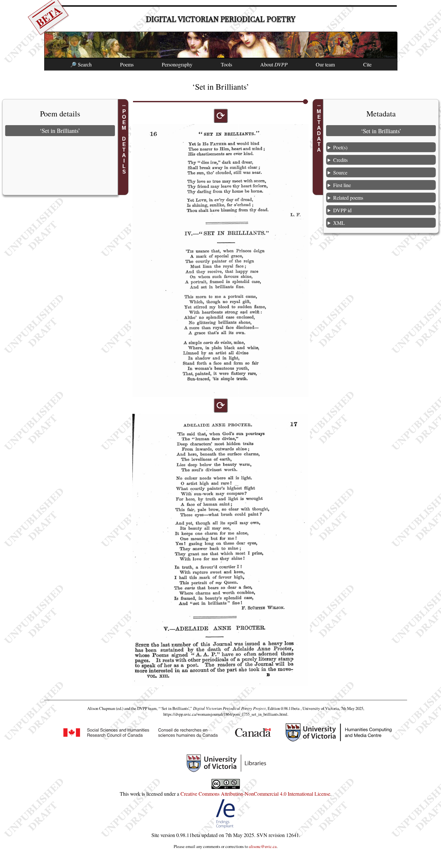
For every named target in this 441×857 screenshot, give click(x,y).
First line (342, 185)
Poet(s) (340, 147)
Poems (127, 64)
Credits (340, 159)
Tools (226, 64)
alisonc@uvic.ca (263, 846)
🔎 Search (81, 64)
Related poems (348, 197)
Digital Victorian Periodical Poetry (220, 19)
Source (340, 172)
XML (339, 222)
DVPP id (342, 210)
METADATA (319, 131)
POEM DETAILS (124, 141)
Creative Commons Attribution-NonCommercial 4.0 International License (255, 793)
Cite (367, 64)
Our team (325, 64)
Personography (177, 64)
